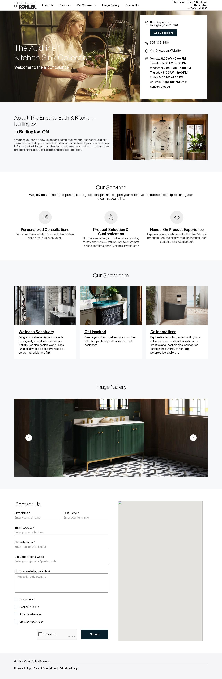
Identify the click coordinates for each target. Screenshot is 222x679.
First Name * (22, 513)
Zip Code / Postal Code (29, 556)
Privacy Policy (22, 668)
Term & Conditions (45, 668)
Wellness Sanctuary (36, 332)
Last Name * (71, 513)
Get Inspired (95, 332)
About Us (47, 5)
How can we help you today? (32, 571)
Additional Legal (69, 668)
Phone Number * (25, 542)
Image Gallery (110, 5)
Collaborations (163, 332)
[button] (28, 438)
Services (65, 5)
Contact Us (133, 5)
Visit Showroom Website (165, 50)
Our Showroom (86, 5)
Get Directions (163, 32)
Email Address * (24, 527)
